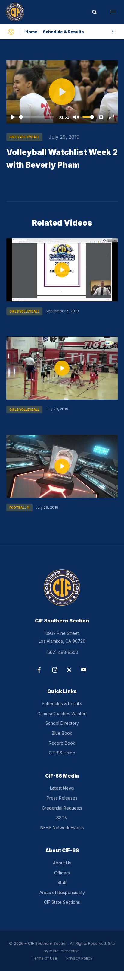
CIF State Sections (62, 902)
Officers (62, 872)
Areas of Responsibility (62, 892)
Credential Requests (62, 807)
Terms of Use (44, 958)
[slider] (36, 117)
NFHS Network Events (62, 827)
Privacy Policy (79, 958)
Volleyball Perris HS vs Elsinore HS (50, 422)
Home (31, 31)
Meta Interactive (64, 950)
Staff (62, 882)
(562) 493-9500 (62, 652)
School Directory (62, 723)
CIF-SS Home (62, 752)
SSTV (62, 817)
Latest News (62, 788)
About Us (62, 862)
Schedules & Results (62, 703)
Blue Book (62, 733)
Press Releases (62, 798)
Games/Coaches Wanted (62, 713)
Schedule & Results (63, 31)
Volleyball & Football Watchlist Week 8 (54, 520)
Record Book (62, 743)
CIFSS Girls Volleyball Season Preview (54, 323)
